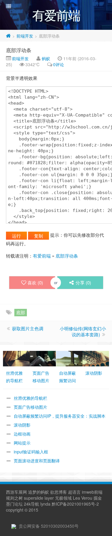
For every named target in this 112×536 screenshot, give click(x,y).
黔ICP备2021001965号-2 (75, 504)
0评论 (58, 64)
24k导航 (31, 504)
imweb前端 (92, 492)
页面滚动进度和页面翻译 (37, 461)
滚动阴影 (22, 425)
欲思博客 (58, 492)
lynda (45, 504)
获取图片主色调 (27, 328)
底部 (20, 312)
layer (49, 498)
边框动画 (22, 434)
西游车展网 (16, 492)
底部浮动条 (18, 50)
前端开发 (24, 36)
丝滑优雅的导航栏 (30, 398)
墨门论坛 (14, 504)
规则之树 (14, 498)
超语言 (74, 492)
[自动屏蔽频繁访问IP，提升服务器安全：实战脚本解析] (69, 358)
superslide (33, 498)
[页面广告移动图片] (43, 358)
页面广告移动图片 (30, 407)
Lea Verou (82, 498)
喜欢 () (35, 282)
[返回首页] (8, 36)
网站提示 (22, 443)
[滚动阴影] (95, 358)
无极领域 (63, 498)
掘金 (97, 498)
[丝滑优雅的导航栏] (16, 358)
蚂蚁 (46, 58)
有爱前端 (42, 255)
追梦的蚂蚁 (38, 492)
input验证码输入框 (31, 452)
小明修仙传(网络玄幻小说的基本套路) (83, 331)
